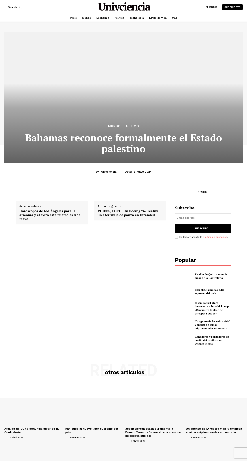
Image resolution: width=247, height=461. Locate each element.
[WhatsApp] (36, 193)
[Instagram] (207, 199)
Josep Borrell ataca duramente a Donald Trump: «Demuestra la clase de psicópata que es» (212, 308)
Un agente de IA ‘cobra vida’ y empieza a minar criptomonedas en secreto (212, 325)
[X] (27, 193)
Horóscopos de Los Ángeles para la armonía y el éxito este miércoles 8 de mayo (49, 215)
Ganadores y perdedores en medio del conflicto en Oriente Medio (212, 340)
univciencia (108, 171)
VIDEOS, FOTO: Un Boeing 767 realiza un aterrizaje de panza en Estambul (128, 213)
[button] (15, 7)
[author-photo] (6, 437)
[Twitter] (199, 199)
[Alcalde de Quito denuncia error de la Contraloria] (183, 276)
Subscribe (201, 228)
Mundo (114, 126)
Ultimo (132, 126)
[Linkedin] (44, 193)
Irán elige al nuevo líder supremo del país (209, 291)
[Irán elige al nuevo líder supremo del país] (183, 291)
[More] (61, 193)
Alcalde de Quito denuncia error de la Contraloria (211, 275)
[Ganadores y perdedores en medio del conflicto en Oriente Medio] (183, 340)
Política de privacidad (215, 237)
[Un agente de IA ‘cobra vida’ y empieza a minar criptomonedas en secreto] (183, 325)
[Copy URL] (52, 193)
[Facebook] (19, 193)
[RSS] (215, 199)
